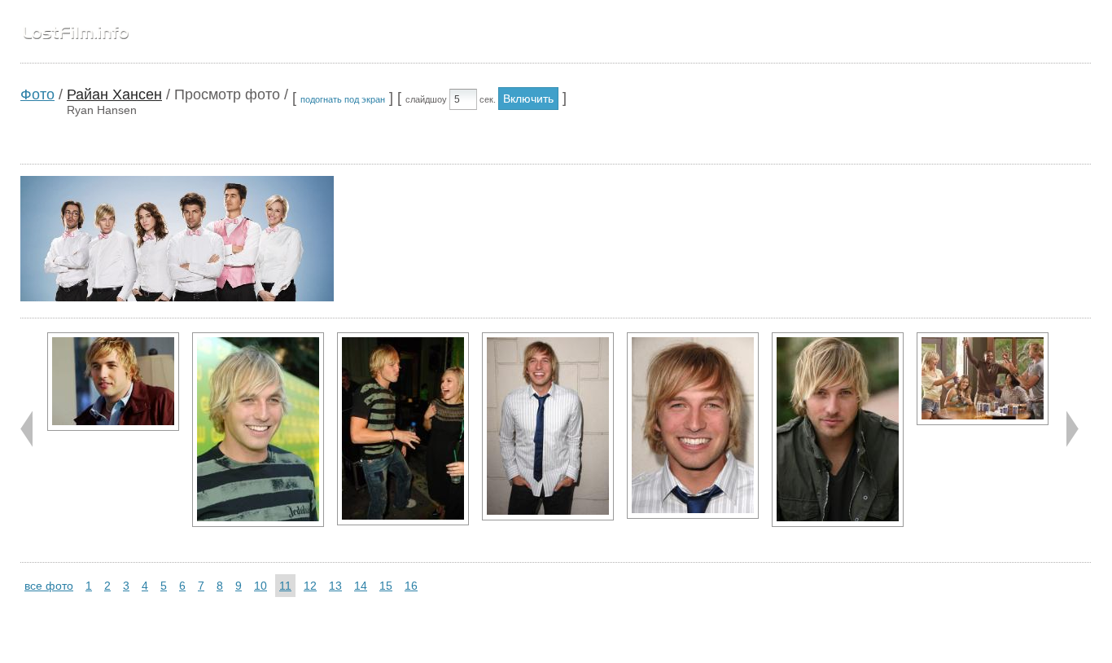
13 (335, 585)
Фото (37, 94)
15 (385, 585)
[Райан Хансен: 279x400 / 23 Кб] (693, 425)
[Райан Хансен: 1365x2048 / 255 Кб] (838, 429)
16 (411, 585)
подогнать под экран (342, 99)
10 (260, 585)
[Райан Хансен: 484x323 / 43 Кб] (982, 378)
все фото (48, 585)
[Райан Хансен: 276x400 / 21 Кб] (548, 426)
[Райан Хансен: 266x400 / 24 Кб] (258, 429)
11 (285, 585)
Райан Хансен (114, 94)
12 (310, 585)
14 (360, 585)
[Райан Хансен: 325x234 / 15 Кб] (113, 381)
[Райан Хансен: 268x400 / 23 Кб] (403, 429)
